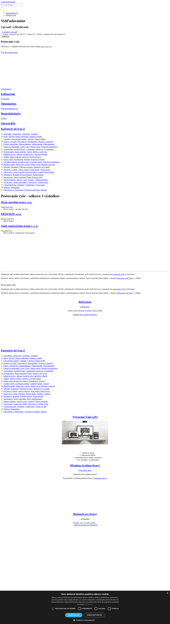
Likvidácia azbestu (10, 162)
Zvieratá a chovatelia (32, 190)
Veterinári (20, 185)
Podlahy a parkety (43, 394)
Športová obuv (37, 177)
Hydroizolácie (8, 152)
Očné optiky (34, 170)
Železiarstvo (19, 190)
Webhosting (15, 187)
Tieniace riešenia (9, 180)
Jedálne (6, 157)
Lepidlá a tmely (23, 162)
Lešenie (46, 384)
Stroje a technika (20, 177)
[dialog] (85, 607)
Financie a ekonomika (11, 147)
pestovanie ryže (46, 47)
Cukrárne (6, 139)
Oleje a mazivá (24, 170)
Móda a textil (35, 165)
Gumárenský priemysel (34, 149)
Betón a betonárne (22, 137)
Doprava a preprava (46, 142)
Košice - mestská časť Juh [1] (14, 34)
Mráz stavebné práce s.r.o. (16, 202)
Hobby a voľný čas (40, 152)
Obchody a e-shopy (10, 170)
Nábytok (6, 167)
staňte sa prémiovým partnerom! (85, 525)
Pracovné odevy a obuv (34, 172)
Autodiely (34, 134)
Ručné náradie (38, 175)
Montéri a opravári (48, 165)
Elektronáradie (37, 144)
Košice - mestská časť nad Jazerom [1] (51, 34)
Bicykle (11, 137)
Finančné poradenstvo (49, 147)
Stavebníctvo (8, 177)
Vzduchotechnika (9, 185)
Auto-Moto (7, 134)
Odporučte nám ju (100, 478)
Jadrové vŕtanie (15, 157)
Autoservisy (16, 134)
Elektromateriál (48, 144)
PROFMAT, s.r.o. (11, 214)
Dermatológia (33, 142)
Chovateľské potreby (18, 139)
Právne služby (49, 172)
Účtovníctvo (32, 182)
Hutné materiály (20, 152)
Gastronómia (8, 149)
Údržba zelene (43, 182)
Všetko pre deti (40, 407)
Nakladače (15, 167)
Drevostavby (22, 142)
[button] (85, 620)
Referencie (85, 301)
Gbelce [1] (31, 34)
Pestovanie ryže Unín (124, 278)
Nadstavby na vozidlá (41, 167)
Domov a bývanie (10, 142)
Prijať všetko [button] (73, 615)
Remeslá (16, 175)
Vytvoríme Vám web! (85, 416)
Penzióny (21, 172)
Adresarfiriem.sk (12, 13)
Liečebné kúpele (36, 162)
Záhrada (44, 190)
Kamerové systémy (38, 159)
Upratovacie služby (20, 182)
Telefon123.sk (11, 15)
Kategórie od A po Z (13, 128)
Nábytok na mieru (26, 167)
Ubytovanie (7, 182)
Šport (29, 177)
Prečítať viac (89, 604)
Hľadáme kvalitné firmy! (85, 465)
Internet (19, 154)
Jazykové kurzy (35, 157)
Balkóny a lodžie (36, 137)
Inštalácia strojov (9, 154)
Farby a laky (24, 147)
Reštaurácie (7, 175)
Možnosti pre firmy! (85, 514)
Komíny (27, 159)
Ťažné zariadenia (41, 180)
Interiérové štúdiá (40, 154)
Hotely (29, 152)
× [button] (167, 593)
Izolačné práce (28, 154)
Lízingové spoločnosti (51, 162)
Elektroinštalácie (25, 144)
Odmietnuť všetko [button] (94, 615)
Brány (5, 137)
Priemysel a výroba (10, 172)
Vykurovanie (40, 185)
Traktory (31, 180)
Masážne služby (9, 165)
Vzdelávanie (29, 185)
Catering (30, 139)
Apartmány (26, 134)
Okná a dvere (45, 170)
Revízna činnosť (26, 175)
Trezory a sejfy (22, 180)
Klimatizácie (18, 159)
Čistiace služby (40, 139)
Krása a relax (8, 159)
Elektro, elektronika (10, 144)
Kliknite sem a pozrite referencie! (85, 315)
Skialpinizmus (37, 399)
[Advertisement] (70, 72)
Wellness (6, 187)
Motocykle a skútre (23, 165)
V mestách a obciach (9, 32)
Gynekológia (49, 149)
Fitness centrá (35, 147)
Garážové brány (19, 149)
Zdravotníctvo (8, 190)
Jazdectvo (25, 157)
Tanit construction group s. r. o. (19, 225)
